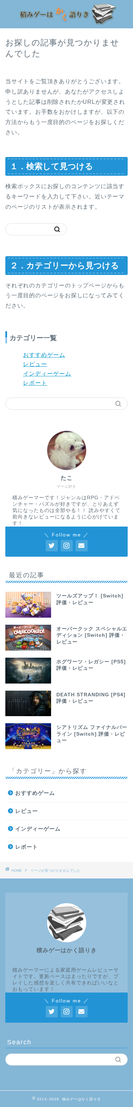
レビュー (35, 364)
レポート (35, 383)
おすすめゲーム (44, 355)
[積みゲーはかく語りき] (66, 20)
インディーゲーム (47, 374)
